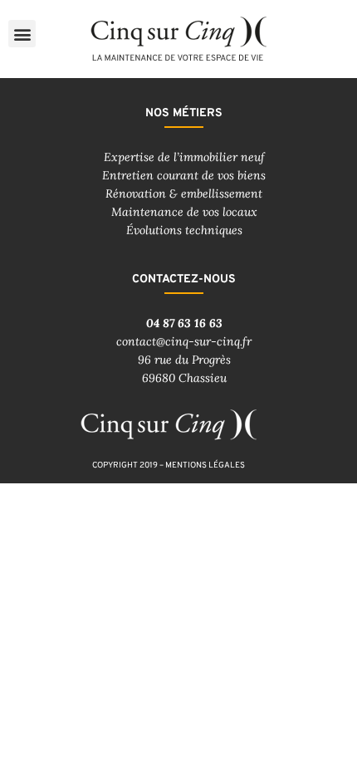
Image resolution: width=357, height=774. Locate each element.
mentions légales (205, 465)
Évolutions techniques (184, 230)
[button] (22, 33)
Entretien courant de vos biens (184, 175)
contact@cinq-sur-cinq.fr (184, 341)
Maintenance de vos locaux (184, 211)
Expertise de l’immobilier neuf (184, 156)
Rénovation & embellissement (183, 193)
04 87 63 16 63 (184, 323)
